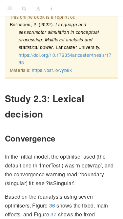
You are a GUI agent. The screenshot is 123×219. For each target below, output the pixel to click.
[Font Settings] (38, 8)
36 (52, 205)
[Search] (24, 8)
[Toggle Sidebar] (10, 8)
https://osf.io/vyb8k (52, 70)
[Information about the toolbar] (51, 8)
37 (53, 214)
